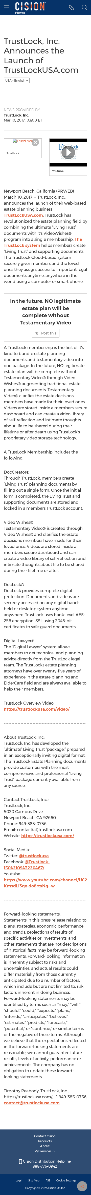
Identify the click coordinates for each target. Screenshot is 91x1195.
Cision (52, 1188)
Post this (48, 333)
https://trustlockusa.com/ (47, 835)
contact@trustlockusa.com (32, 1103)
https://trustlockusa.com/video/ (37, 709)
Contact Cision (45, 1136)
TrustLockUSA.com (23, 215)
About (45, 1146)
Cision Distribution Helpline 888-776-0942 (46, 1164)
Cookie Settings (66, 1180)
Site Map (33, 1180)
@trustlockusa (34, 855)
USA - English (15, 80)
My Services (43, 1151)
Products (45, 1141)
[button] (71, 7)
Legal (19, 1180)
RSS (48, 1180)
